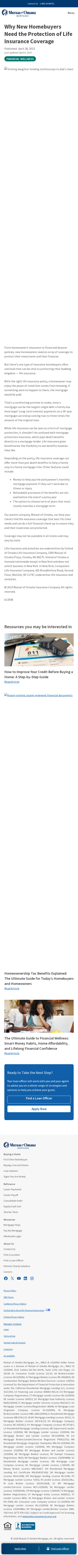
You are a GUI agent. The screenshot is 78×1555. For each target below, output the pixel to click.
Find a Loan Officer (39, 1098)
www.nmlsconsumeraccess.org (39, 1516)
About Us (9, 1243)
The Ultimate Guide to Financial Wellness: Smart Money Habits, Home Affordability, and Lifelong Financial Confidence (36, 1043)
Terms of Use (9, 1336)
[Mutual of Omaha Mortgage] (19, 13)
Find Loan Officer (60, 1548)
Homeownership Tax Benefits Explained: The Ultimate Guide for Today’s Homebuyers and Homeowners (39, 978)
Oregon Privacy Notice (14, 1317)
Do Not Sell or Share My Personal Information (24, 1310)
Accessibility (9, 1355)
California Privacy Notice (15, 1303)
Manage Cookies (13, 1324)
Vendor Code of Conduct (15, 1342)
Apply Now (39, 1109)
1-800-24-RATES (47, 3)
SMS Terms (9, 1297)
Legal (6, 1329)
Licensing (8, 1349)
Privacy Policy (10, 1290)
